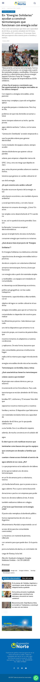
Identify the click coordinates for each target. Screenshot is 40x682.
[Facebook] (14, 668)
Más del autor (27, 578)
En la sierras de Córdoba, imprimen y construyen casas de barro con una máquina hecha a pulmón (24, 585)
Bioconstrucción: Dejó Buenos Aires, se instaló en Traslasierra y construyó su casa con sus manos (25, 605)
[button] (36, 678)
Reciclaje (33, 570)
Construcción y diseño (14, 8)
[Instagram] (18, 668)
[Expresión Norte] (20, 3)
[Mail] (21, 668)
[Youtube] (25, 668)
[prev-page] (3, 612)
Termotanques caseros (9, 572)
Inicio (3, 8)
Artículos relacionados (11, 578)
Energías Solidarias (24, 570)
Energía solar (14, 570)
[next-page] (6, 612)
